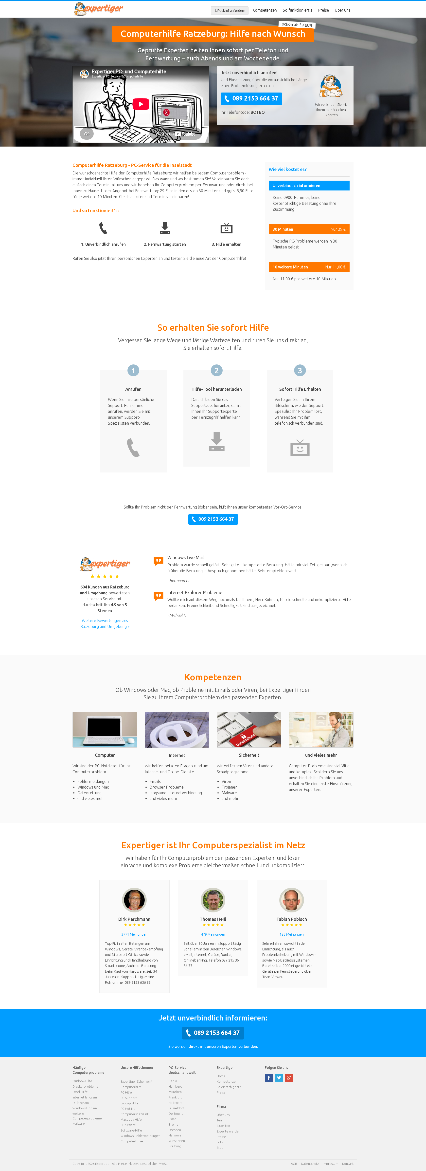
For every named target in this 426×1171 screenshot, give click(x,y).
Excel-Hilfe (80, 1092)
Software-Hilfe (131, 1130)
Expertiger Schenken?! (136, 1081)
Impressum (330, 1163)
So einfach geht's (229, 1087)
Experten (223, 1125)
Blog (220, 1147)
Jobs (220, 1142)
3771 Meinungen (134, 934)
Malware (78, 1123)
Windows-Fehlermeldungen (140, 1135)
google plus (289, 1078)
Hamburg (175, 1086)
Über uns (343, 10)
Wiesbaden (177, 1140)
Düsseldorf (176, 1108)
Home (221, 1076)
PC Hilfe (126, 1092)
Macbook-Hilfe (131, 1119)
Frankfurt (175, 1097)
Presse (221, 1136)
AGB (294, 1163)
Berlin (173, 1081)
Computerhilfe (131, 1087)
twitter (279, 1078)
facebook (269, 1078)
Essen (173, 1119)
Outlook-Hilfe (82, 1081)
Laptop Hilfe (130, 1103)
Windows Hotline (84, 1108)
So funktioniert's (297, 10)
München (175, 1092)
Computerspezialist (134, 1114)
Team (221, 1120)
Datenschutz (310, 1163)
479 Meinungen (213, 934)
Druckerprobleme (85, 1086)
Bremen (174, 1124)
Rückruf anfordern (231, 11)
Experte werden (228, 1131)
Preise (323, 10)
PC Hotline (128, 1108)
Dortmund (176, 1113)
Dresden (175, 1130)
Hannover (176, 1135)
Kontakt (348, 1163)
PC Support (129, 1097)
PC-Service (128, 1125)
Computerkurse (132, 1141)
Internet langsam (84, 1097)
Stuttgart (175, 1102)
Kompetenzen (264, 10)
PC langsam (80, 1102)
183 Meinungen (292, 934)
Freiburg (175, 1146)
